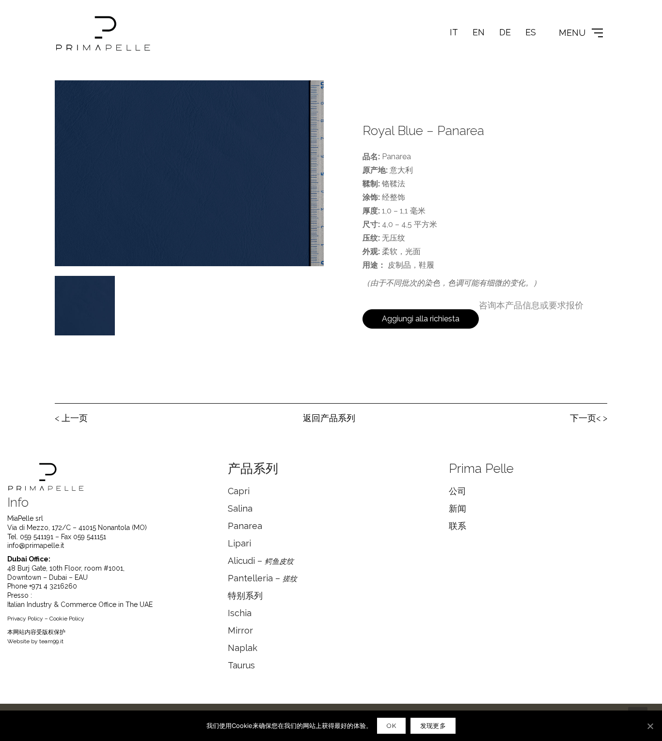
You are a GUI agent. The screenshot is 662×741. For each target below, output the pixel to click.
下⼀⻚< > (588, 418)
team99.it (51, 641)
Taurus (241, 665)
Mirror (240, 630)
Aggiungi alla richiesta (420, 318)
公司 (457, 491)
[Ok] (650, 726)
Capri (239, 491)
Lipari (239, 543)
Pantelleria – (262, 578)
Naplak (242, 648)
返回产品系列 (329, 418)
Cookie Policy (66, 618)
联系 (457, 526)
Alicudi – (261, 561)
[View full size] (67, 95)
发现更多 (433, 725)
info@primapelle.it (35, 545)
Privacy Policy (25, 618)
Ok (391, 725)
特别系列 (245, 595)
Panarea (245, 526)
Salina (240, 508)
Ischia (240, 613)
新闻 (457, 508)
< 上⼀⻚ (71, 418)
